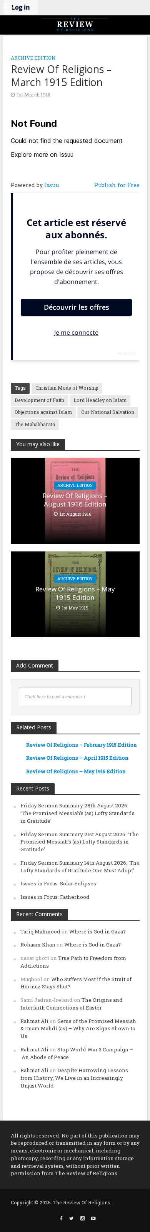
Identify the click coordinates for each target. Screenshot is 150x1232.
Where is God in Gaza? (97, 931)
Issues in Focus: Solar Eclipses (58, 883)
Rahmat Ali (34, 1021)
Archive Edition (33, 58)
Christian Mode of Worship (66, 388)
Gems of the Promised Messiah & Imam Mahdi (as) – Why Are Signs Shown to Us (78, 1029)
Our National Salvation (107, 412)
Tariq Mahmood (40, 931)
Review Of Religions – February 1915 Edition (81, 744)
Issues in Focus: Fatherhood (55, 896)
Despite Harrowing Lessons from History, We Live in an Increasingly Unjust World (74, 1078)
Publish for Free (117, 185)
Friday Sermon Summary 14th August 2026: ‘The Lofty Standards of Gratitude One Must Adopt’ (80, 866)
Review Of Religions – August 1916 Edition (75, 499)
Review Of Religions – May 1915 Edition (75, 593)
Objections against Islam (43, 412)
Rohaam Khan (37, 944)
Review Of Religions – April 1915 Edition (77, 757)
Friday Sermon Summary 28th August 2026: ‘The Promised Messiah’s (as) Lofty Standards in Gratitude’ (77, 813)
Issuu (51, 185)
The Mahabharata (35, 424)
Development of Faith (39, 400)
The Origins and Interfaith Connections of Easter (71, 1003)
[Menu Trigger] (7, 7)
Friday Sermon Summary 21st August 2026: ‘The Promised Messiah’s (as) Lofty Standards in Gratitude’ (79, 842)
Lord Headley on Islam (100, 400)
